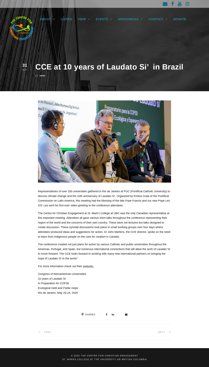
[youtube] (180, 3)
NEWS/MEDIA (128, 19)
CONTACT (156, 19)
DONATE (179, 19)
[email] (165, 3)
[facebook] (172, 3)
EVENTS (102, 19)
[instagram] (187, 3)
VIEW (82, 19)
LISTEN (66, 19)
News (42, 76)
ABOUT (45, 19)
